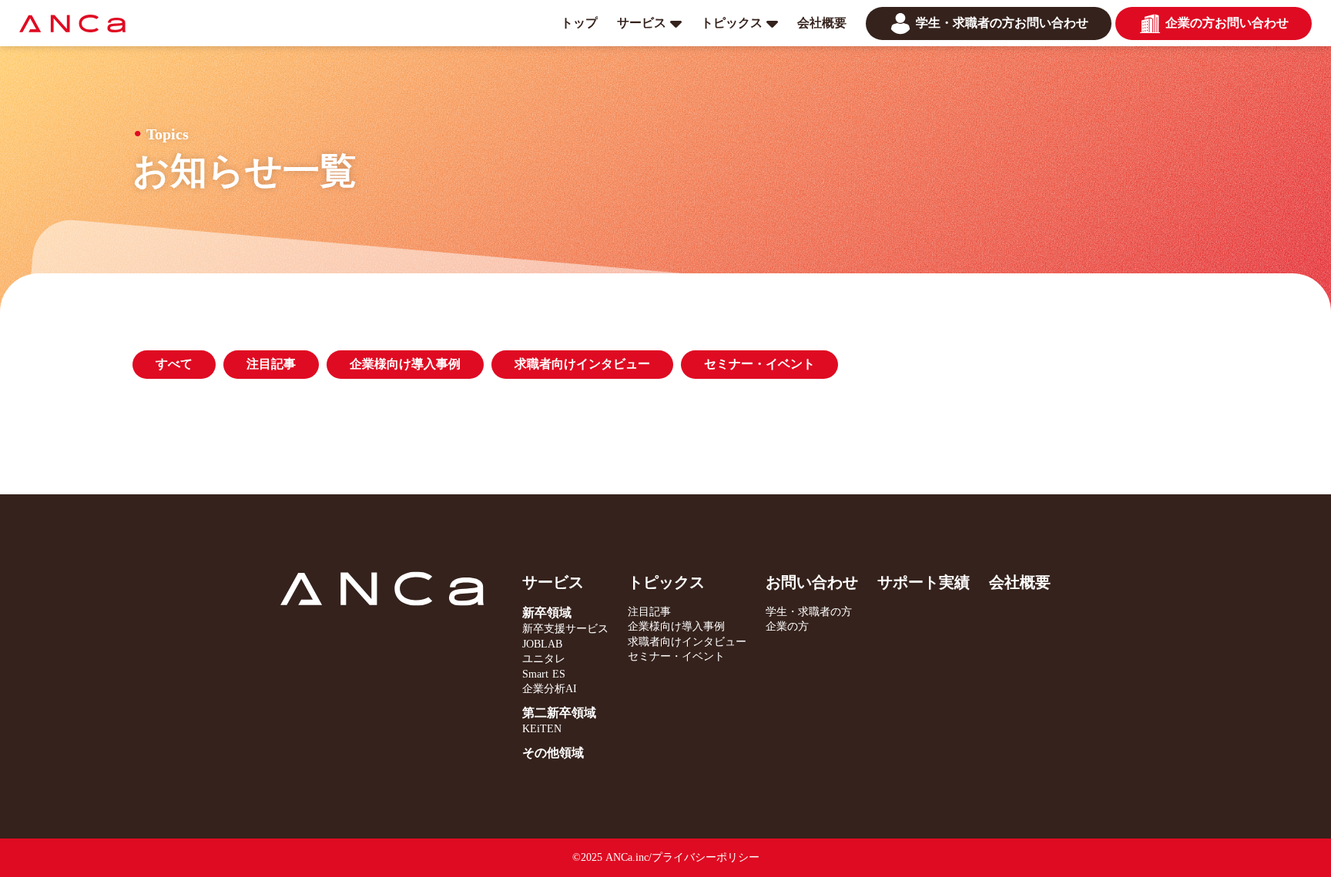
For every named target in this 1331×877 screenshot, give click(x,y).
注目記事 (271, 363)
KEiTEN (542, 729)
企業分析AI (549, 689)
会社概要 (1020, 582)
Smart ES (543, 674)
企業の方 (787, 626)
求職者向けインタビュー (582, 363)
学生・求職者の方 (809, 612)
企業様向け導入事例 (405, 363)
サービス (553, 582)
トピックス (666, 582)
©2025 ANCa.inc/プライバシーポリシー (665, 857)
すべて (174, 363)
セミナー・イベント (759, 363)
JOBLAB (542, 644)
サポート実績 (923, 582)
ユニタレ (543, 658)
